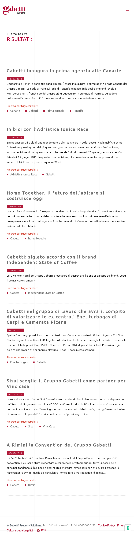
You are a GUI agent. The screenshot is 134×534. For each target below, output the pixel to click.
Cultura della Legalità (20, 530)
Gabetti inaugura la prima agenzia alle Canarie (64, 70)
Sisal (31, 426)
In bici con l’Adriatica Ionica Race (48, 129)
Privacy (121, 525)
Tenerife (78, 110)
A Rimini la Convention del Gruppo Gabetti (59, 444)
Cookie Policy (106, 525)
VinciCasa (49, 426)
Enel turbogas (19, 362)
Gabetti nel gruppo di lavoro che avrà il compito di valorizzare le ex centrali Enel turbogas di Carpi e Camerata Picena (66, 317)
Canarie (15, 110)
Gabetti (33, 110)
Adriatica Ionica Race (23, 174)
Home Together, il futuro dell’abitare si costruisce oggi (56, 195)
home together (37, 238)
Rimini (32, 485)
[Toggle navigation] (127, 10)
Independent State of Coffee (46, 292)
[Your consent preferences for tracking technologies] (128, 528)
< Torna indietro (17, 33)
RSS (43, 530)
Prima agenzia (55, 110)
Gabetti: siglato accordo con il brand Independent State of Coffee (51, 259)
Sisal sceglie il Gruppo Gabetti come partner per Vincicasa (66, 383)
